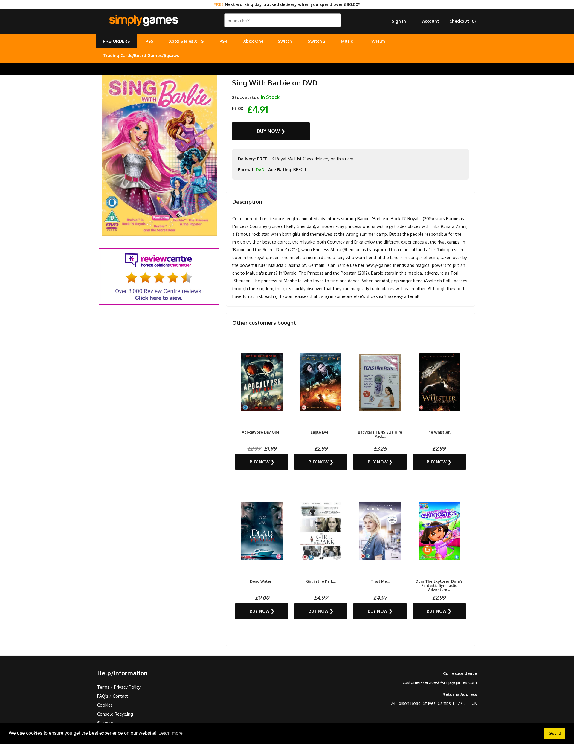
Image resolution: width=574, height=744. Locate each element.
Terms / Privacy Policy (119, 687)
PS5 (149, 41)
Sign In (399, 21)
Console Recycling (115, 714)
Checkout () (462, 21)
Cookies (105, 705)
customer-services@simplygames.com (440, 682)
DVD (260, 169)
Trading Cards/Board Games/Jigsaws (141, 55)
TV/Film (376, 41)
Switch (285, 41)
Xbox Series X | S (186, 41)
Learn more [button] (170, 733)
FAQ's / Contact (112, 696)
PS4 (223, 41)
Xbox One (253, 41)
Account (430, 21)
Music (347, 41)
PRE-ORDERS (116, 41)
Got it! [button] (555, 733)
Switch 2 (316, 41)
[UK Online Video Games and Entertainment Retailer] (143, 21)
